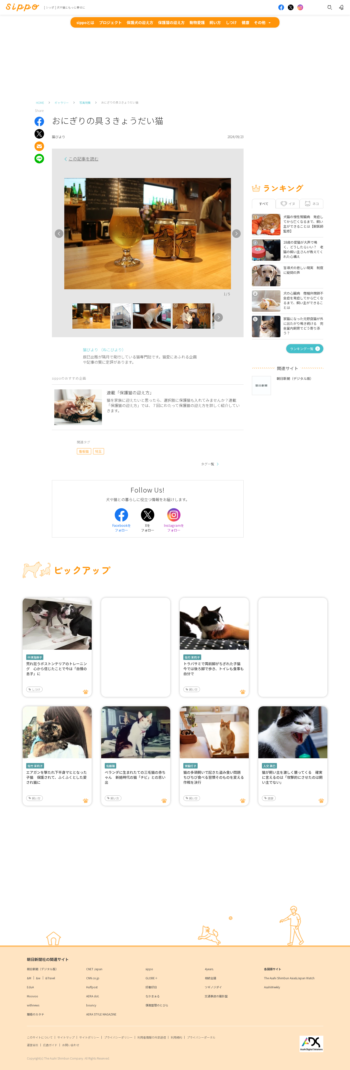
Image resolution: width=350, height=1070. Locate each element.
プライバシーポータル (201, 1037)
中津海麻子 (35, 657)
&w (38, 978)
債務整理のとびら (156, 1005)
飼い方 (215, 22)
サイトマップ (66, 1037)
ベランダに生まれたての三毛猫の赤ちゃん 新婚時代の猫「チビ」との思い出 (135, 777)
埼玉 (98, 451)
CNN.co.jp (92, 978)
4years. (209, 969)
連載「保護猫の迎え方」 (130, 392)
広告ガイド (50, 1045)
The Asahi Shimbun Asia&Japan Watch (289, 978)
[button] (68, 317)
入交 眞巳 (269, 766)
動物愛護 (197, 22)
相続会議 (210, 978)
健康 (245, 22)
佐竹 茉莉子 (192, 657)
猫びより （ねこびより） (104, 349)
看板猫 (84, 451)
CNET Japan (94, 969)
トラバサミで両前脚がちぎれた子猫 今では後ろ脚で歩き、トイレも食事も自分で (213, 668)
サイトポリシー (89, 1037)
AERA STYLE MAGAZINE (101, 1014)
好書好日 (151, 987)
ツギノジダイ (213, 987)
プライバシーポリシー (118, 1037)
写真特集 (85, 102)
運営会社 (32, 1045)
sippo (149, 969)
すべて (264, 203)
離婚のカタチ (35, 1014)
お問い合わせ (70, 1045)
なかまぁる (152, 996)
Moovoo (32, 996)
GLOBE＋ (151, 978)
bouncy (91, 1005)
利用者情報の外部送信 (151, 1037)
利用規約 (176, 1037)
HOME (40, 102)
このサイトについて (40, 1037)
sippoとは (85, 22)
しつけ (231, 22)
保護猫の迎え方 (171, 22)
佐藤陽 (110, 766)
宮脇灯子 (190, 766)
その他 (259, 22)
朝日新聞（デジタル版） (42, 969)
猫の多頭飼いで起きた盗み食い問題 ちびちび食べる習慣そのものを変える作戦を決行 (213, 777)
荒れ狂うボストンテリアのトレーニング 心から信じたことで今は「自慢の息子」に (56, 668)
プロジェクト (110, 22)
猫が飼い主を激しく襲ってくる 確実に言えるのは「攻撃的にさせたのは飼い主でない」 (292, 777)
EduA (30, 987)
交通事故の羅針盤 (216, 996)
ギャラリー (62, 102)
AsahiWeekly (272, 987)
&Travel (50, 978)
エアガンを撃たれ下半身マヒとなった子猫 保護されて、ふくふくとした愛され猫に (56, 777)
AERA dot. (92, 996)
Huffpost (92, 987)
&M (29, 978)
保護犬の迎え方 (140, 22)
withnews (33, 1005)
